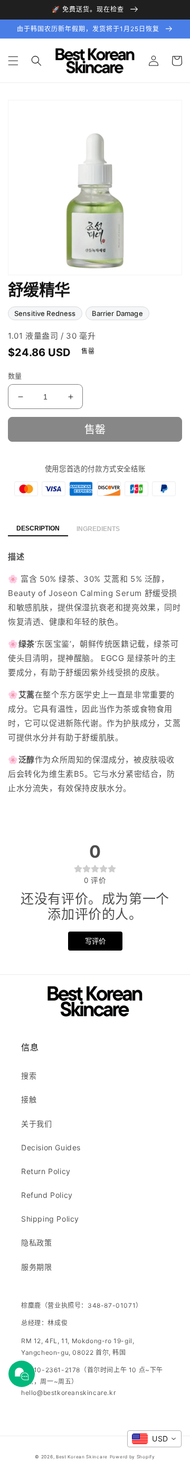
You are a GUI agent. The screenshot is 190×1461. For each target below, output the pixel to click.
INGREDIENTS (98, 529)
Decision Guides (51, 1147)
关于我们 (36, 1123)
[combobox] (154, 1438)
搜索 (28, 1075)
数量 (15, 375)
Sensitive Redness (45, 313)
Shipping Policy (50, 1218)
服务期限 (36, 1266)
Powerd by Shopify (132, 1456)
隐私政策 (36, 1242)
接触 (28, 1099)
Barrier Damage (117, 313)
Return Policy (46, 1171)
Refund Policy (47, 1194)
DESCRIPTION (38, 528)
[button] (13, 60)
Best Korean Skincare (82, 1456)
